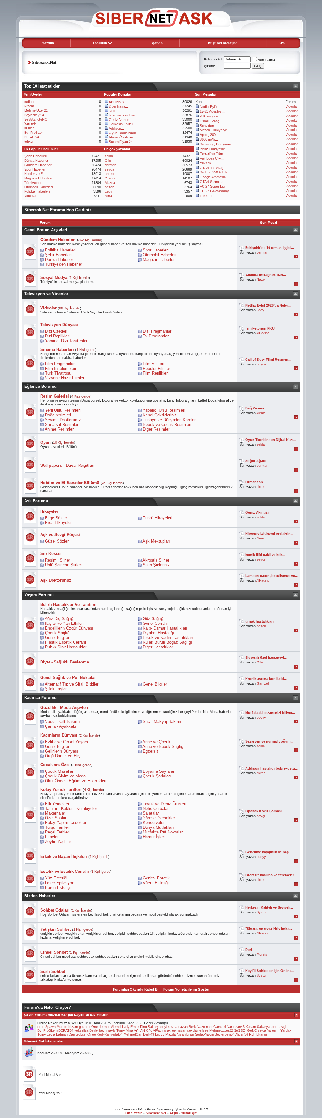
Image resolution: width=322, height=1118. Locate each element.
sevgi (261, 559)
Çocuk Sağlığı (58, 632)
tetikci (28, 141)
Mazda (110, 182)
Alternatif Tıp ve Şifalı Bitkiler (71, 684)
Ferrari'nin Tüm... (213, 153)
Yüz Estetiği (56, 878)
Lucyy (261, 717)
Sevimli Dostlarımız (63, 419)
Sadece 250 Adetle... (215, 172)
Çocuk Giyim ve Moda (65, 776)
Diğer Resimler (156, 429)
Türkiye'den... (34, 182)
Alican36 (241, 1034)
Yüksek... (207, 163)
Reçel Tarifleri (57, 832)
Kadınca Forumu (40, 697)
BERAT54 (31, 137)
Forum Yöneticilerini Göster (186, 989)
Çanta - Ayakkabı (60, 726)
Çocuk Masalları (60, 771)
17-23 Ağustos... (212, 111)
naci (209, 1027)
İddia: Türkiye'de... (214, 149)
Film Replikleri (156, 373)
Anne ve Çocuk (156, 741)
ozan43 (239, 1027)
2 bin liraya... (118, 106)
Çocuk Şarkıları (157, 776)
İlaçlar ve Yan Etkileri (64, 623)
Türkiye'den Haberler (63, 264)
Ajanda (156, 43)
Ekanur (261, 1034)
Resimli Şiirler (57, 560)
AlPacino (262, 333)
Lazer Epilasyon (59, 882)
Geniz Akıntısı (119, 119)
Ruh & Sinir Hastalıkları (66, 647)
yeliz (77, 1030)
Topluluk (99, 43)
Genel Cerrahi (155, 623)
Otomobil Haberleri (38, 187)
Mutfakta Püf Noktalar (163, 832)
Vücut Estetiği (156, 882)
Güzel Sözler (57, 541)
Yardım (48, 43)
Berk (192, 1027)
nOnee (29, 128)
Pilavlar (51, 836)
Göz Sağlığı (153, 618)
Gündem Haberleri (38, 165)
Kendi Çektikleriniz (160, 415)
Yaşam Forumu (39, 594)
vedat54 (116, 1034)
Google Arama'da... (214, 177)
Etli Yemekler (57, 803)
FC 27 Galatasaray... (215, 191)
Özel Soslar (55, 818)
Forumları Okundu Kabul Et (135, 989)
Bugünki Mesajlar (222, 43)
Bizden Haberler (39, 896)
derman (110, 165)
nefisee (29, 102)
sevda (109, 169)
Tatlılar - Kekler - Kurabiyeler (71, 808)
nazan (183, 1027)
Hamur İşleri (154, 836)
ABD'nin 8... (117, 102)
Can (72, 1034)
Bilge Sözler (56, 518)
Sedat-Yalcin (204, 1034)
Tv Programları (156, 336)
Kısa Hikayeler (58, 522)
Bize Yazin (133, 1113)
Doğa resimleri (58, 415)
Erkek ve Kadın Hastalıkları (168, 637)
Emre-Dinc (138, 1027)
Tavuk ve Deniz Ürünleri (164, 803)
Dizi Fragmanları (158, 331)
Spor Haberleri (35, 169)
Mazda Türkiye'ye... (215, 130)
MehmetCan (133, 1034)
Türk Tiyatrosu (58, 373)
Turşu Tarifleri (57, 827)
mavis (110, 1030)
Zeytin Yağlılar (58, 841)
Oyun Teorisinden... (124, 133)
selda (109, 156)
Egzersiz (151, 751)
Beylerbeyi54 (34, 115)
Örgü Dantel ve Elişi (63, 756)
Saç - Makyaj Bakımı (162, 721)
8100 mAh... (209, 139)
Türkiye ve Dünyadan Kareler (169, 419)
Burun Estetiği (58, 887)
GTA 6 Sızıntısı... (212, 182)
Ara (281, 43)
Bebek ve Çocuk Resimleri (167, 424)
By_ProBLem (34, 132)
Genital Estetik (156, 878)
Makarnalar (55, 813)
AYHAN (139, 1030)
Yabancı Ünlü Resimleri (164, 410)
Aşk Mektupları (156, 541)
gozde (83, 1027)
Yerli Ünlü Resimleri (62, 410)
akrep (109, 174)
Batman (62, 1034)
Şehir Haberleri (35, 156)
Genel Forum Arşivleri (45, 230)
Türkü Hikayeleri (157, 518)
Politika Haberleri (37, 191)
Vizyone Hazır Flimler (64, 377)
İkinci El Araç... (211, 121)
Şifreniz (209, 66)
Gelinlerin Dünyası (61, 751)
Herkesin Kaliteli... (122, 124)
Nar (229, 1027)
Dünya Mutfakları (158, 827)
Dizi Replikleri (57, 336)
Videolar (292, 106)
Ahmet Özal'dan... (122, 137)
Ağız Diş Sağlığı (60, 618)
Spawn (50, 1027)
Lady (108, 191)
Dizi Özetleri (56, 331)
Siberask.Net (156, 1113)
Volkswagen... (210, 116)
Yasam (110, 178)
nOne (93, 1027)
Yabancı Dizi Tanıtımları (67, 340)
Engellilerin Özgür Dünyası (69, 628)
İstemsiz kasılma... (123, 115)
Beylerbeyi (97, 1030)
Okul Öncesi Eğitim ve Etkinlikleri (75, 780)
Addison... (116, 128)
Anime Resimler (59, 429)
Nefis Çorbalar (156, 808)
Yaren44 (30, 124)
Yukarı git (189, 1113)
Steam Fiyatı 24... (122, 142)
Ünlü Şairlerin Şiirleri (63, 564)
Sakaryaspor (267, 1027)
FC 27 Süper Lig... (213, 186)
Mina (108, 196)
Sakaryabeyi (157, 1027)
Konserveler (153, 822)
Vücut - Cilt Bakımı (62, 721)
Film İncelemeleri (60, 368)
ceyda (261, 364)
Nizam (29, 106)
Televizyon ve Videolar (46, 293)
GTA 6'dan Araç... (213, 168)
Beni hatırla (266, 60)
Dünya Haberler (36, 160)
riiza (85, 1030)
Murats (262, 954)
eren (40, 1027)
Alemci (261, 413)
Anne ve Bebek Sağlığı (163, 746)
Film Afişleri (153, 363)
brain (190, 1034)
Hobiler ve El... (35, 174)
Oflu (108, 160)
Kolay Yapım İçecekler (65, 822)
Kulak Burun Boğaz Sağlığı (167, 642)
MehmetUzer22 (36, 110)
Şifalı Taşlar (56, 688)
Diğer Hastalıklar (158, 647)
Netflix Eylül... (210, 107)
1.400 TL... (208, 196)
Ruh (252, 1034)
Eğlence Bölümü (40, 386)
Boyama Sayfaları (159, 771)
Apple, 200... (209, 135)
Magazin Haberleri (38, 178)
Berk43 (148, 1034)
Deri (112, 111)
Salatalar (151, 813)
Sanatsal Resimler (61, 424)
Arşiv (173, 1113)
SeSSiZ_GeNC (35, 119)
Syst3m (262, 912)
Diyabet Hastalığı (158, 632)
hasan (109, 187)
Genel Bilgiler (57, 637)
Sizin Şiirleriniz (156, 564)
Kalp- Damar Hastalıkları (165, 628)
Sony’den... (208, 125)
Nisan (181, 1034)
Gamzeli (263, 683)
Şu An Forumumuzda (41, 1015)
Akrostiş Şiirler (155, 560)
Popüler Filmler (156, 368)
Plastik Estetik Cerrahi (65, 642)
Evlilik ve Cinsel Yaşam (66, 741)
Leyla (51, 1034)
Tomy (120, 1030)
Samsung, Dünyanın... (217, 144)
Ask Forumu (36, 501)
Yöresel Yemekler (159, 818)
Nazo (261, 279)
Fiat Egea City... (212, 158)
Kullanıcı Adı (213, 59)
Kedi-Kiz (103, 1034)
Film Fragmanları (60, 363)
